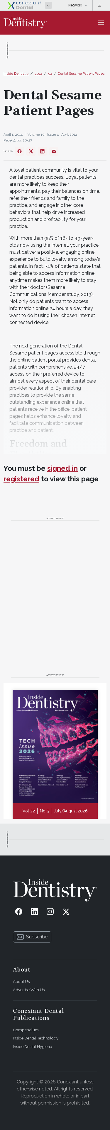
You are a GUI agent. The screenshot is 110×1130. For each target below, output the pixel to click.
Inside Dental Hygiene (32, 1046)
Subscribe (37, 937)
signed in (62, 468)
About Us (21, 981)
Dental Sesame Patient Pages (81, 73)
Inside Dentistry (16, 73)
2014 (38, 73)
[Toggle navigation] (100, 22)
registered (21, 479)
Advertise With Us (29, 989)
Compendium (26, 1029)
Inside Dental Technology (35, 1038)
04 (50, 73)
